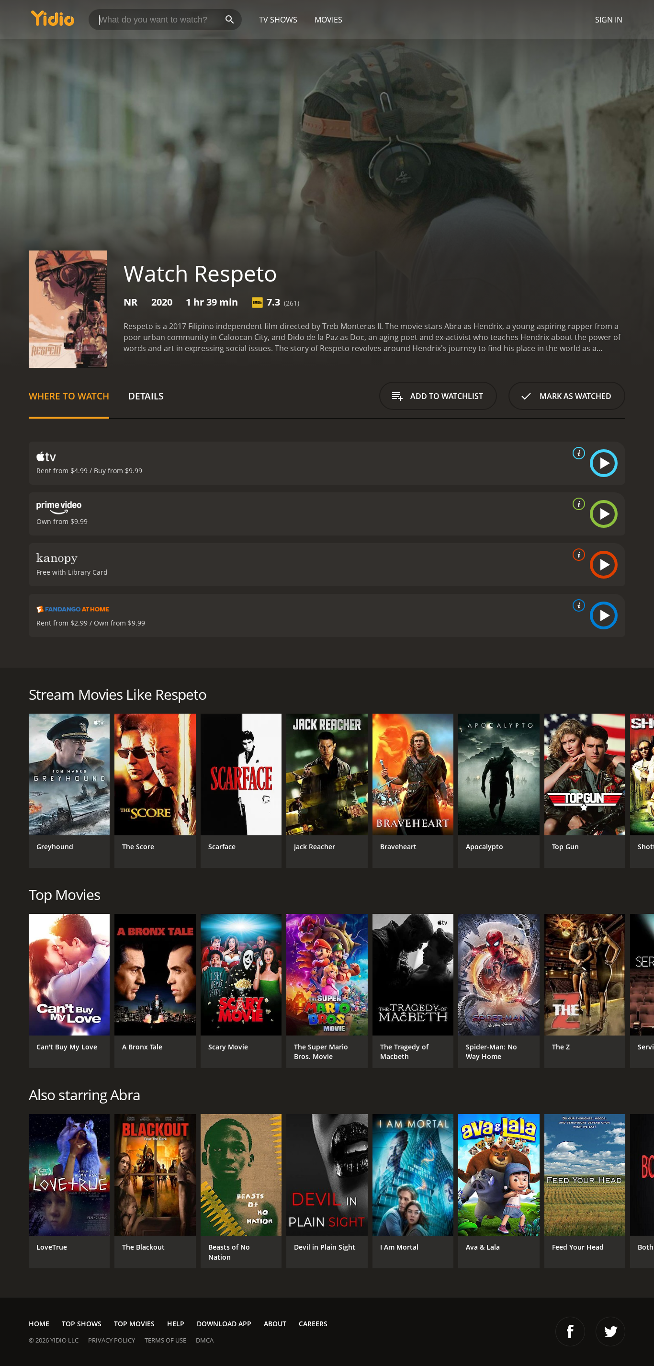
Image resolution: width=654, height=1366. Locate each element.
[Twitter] (610, 1331)
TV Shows (278, 19)
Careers (313, 1323)
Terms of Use (165, 1340)
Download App (224, 1323)
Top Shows (81, 1323)
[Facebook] (570, 1331)
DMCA (205, 1340)
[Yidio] (53, 21)
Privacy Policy (111, 1340)
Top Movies (134, 1323)
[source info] (577, 453)
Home (39, 1323)
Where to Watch (69, 395)
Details (145, 395)
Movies (328, 19)
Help (175, 1323)
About (275, 1323)
